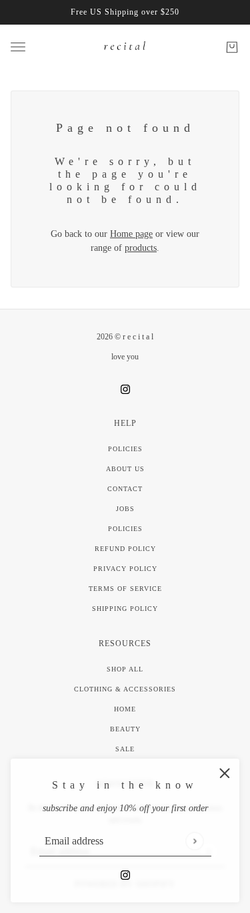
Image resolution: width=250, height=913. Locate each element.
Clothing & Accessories (125, 689)
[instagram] (125, 874)
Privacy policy (125, 568)
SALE (125, 749)
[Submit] (194, 841)
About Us (125, 468)
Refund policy (125, 548)
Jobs (125, 508)
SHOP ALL (125, 669)
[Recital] (125, 47)
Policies (125, 449)
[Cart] (232, 47)
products (141, 248)
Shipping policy (125, 608)
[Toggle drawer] (18, 47)
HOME (125, 709)
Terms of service (125, 588)
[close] (224, 773)
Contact (125, 488)
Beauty (125, 729)
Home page (131, 234)
